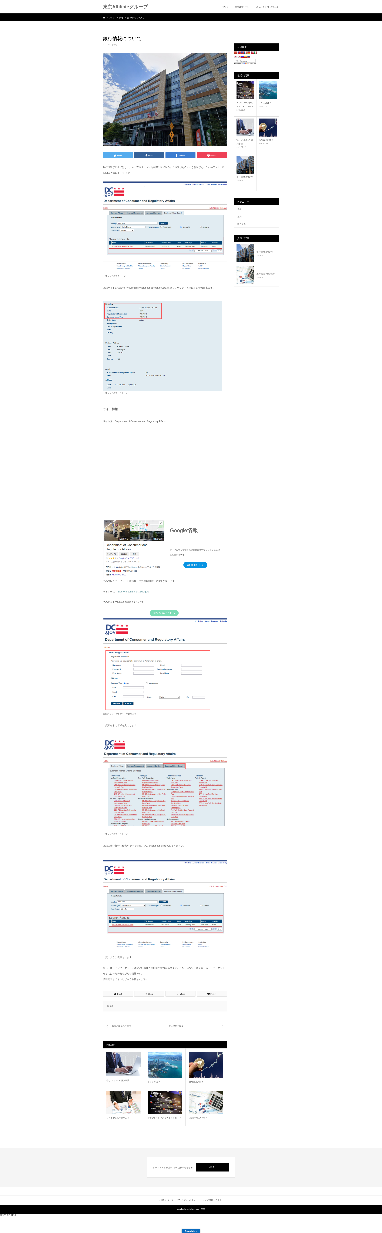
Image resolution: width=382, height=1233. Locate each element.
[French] (245, 52)
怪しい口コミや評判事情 (117, 1080)
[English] (242, 52)
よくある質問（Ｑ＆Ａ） (267, 7)
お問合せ (212, 1167)
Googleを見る (195, 564)
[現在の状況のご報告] (206, 1102)
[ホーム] (104, 17)
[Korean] (239, 57)
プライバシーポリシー (187, 1200)
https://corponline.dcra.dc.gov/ (133, 591)
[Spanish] (245, 57)
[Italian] (255, 52)
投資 (239, 216)
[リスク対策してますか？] (123, 1102)
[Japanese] (235, 57)
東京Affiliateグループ (125, 6)
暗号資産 (241, 224)
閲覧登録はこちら (164, 613)
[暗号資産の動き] (206, 1065)
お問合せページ (242, 7)
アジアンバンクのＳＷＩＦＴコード (164, 1118)
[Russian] (242, 57)
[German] (248, 52)
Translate (252, 63)
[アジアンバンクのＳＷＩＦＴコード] (165, 1102)
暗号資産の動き (196, 1082)
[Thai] (248, 57)
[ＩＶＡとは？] (165, 1065)
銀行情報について (245, 177)
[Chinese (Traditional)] (239, 52)
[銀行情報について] (245, 165)
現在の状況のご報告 (198, 1118)
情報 (115, 45)
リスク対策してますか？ (117, 1118)
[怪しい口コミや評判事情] (123, 1064)
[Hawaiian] (252, 52)
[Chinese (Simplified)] (235, 52)
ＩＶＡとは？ (154, 1082)
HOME (225, 7)
